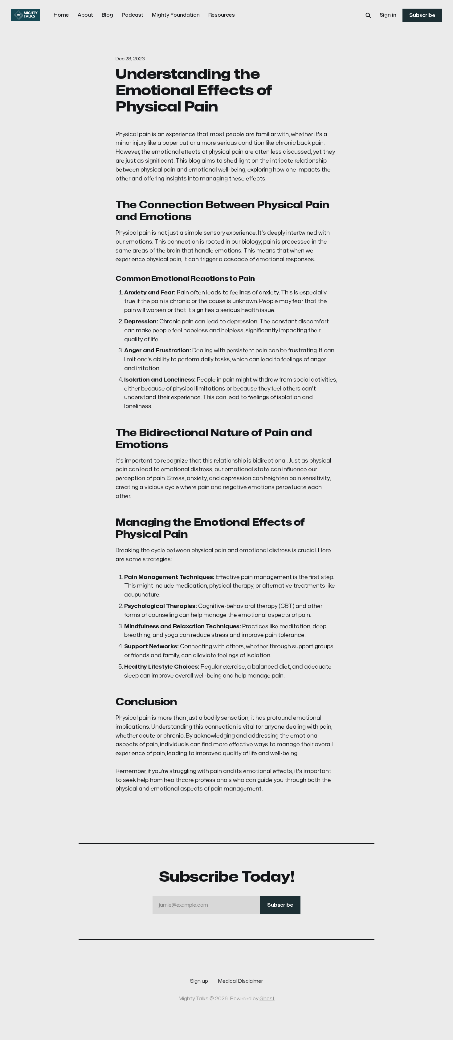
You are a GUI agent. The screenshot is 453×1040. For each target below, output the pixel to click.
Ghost (267, 998)
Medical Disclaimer (240, 981)
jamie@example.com (226, 905)
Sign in (388, 15)
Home (61, 15)
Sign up (199, 981)
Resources (221, 15)
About (85, 15)
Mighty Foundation (176, 15)
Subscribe (422, 15)
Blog (107, 15)
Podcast (132, 15)
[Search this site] (368, 15)
